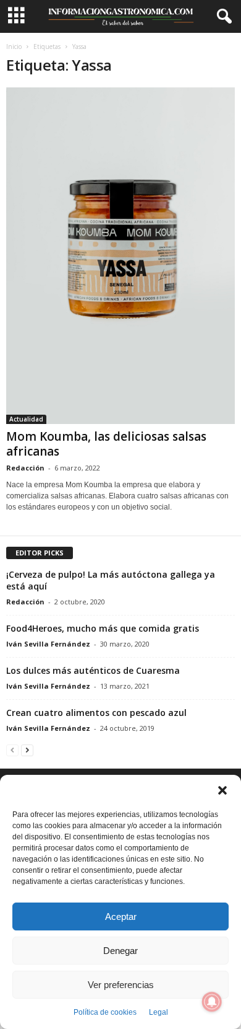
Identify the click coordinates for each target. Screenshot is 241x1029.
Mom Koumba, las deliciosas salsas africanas (106, 443)
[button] (222, 790)
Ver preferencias (121, 984)
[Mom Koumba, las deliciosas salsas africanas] (120, 255)
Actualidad (26, 419)
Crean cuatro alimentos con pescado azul (96, 712)
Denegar (120, 950)
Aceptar (121, 916)
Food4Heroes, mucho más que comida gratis (102, 628)
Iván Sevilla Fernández (48, 643)
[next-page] (27, 749)
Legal (158, 1012)
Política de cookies (105, 1012)
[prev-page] (12, 749)
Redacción (25, 467)
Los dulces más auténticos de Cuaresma (93, 670)
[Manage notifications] (212, 1002)
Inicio (14, 46)
